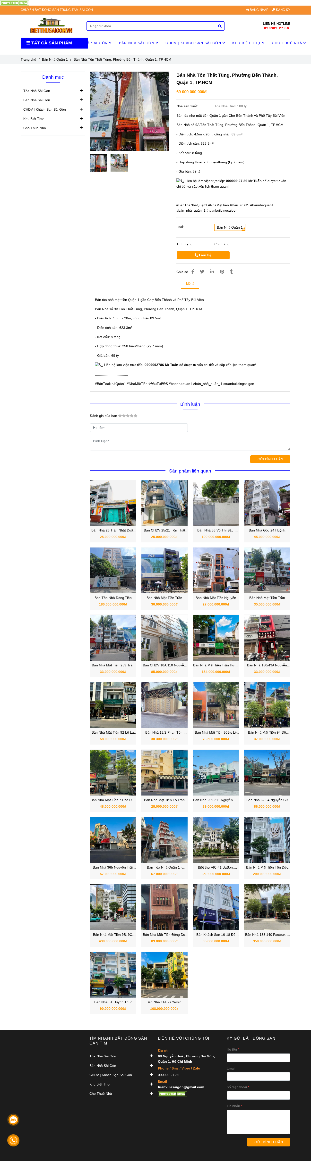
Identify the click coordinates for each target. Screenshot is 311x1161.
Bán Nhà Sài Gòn (137, 43)
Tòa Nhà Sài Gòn (90, 43)
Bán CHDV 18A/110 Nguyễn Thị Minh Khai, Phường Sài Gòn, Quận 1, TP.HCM (164, 665)
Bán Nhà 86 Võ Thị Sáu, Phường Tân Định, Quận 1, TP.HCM (216, 530)
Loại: (180, 227)
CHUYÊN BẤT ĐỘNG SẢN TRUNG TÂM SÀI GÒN (57, 10)
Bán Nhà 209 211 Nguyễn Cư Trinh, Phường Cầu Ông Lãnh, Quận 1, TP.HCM (215, 800)
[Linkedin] (212, 271)
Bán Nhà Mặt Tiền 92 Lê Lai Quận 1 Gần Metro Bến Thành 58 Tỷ (113, 732)
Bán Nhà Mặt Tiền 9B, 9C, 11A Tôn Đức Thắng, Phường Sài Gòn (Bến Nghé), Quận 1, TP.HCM (113, 935)
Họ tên (232, 1049)
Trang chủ (28, 59)
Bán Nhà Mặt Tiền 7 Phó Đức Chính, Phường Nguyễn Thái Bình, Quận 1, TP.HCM (113, 800)
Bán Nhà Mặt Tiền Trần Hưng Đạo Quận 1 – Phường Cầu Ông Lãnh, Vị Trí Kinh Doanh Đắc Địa (215, 665)
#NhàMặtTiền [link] (218, 205)
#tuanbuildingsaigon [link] (222, 210)
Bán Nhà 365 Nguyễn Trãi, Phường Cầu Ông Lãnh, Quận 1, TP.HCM (113, 867)
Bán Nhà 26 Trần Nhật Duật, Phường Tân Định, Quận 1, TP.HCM (113, 530)
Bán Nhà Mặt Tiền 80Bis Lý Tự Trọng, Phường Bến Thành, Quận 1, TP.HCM (216, 732)
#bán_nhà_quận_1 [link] (191, 210)
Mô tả (190, 283)
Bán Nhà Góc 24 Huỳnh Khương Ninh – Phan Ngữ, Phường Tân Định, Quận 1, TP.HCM (267, 530)
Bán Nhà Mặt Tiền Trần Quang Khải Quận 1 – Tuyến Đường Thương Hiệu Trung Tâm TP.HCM (164, 598)
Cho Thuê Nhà (287, 43)
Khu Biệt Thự (247, 43)
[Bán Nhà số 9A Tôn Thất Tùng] (14, 3)
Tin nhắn (233, 1106)
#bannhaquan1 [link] (262, 205)
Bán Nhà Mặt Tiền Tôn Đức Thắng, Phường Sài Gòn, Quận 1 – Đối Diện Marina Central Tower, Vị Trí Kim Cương (267, 867)
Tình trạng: (185, 244)
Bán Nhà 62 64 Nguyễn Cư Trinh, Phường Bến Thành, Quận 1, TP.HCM (267, 800)
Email (231, 1068)
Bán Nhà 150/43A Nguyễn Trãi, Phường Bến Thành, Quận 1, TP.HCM (267, 665)
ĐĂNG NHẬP (258, 10)
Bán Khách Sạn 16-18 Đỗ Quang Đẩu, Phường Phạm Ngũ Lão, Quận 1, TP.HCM (216, 935)
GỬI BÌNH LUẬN (270, 459)
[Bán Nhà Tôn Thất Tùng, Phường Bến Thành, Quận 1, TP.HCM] (51, 26)
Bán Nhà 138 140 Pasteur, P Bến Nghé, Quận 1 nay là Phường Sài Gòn (267, 935)
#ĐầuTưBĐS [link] (239, 205)
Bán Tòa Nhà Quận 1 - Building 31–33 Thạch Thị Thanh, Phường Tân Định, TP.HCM (164, 867)
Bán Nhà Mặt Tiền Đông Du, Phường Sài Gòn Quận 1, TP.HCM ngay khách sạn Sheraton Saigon (164, 935)
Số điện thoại (237, 1087)
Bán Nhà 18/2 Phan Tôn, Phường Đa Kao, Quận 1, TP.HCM (164, 732)
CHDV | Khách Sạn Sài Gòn (194, 43)
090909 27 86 (276, 28)
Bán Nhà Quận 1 (55, 59)
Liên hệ (204, 255)
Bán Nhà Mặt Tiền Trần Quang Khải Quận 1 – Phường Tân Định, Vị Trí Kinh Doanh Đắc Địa (267, 598)
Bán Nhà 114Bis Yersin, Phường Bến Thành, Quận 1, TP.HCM (164, 1002)
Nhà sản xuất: (187, 106)
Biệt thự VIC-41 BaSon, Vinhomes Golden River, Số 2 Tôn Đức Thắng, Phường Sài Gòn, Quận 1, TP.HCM (215, 867)
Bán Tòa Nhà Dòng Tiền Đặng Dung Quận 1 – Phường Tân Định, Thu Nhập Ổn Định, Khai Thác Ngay (113, 598)
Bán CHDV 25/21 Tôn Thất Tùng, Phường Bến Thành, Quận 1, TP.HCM (164, 530)
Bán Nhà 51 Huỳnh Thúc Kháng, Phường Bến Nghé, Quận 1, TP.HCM (113, 1002)
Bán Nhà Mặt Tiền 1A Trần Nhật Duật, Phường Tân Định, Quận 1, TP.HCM (164, 800)
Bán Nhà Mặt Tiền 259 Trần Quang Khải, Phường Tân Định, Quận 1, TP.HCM (113, 665)
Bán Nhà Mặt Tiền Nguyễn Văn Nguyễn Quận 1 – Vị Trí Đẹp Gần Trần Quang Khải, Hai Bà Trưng (215, 598)
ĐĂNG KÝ (282, 10)
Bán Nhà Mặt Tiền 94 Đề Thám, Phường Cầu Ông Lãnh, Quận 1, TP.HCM (267, 732)
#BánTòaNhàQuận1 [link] (191, 205)
